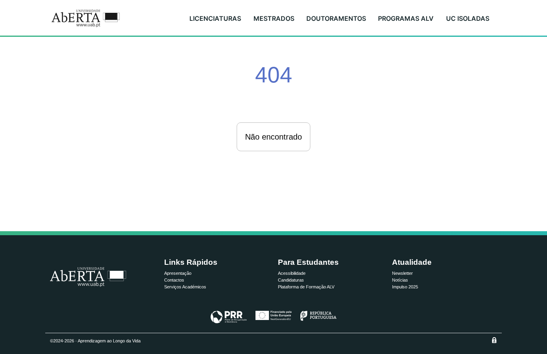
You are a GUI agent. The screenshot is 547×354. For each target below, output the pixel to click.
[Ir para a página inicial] (86, 18)
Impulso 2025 (405, 286)
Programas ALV (406, 18)
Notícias (400, 280)
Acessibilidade (292, 273)
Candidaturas (291, 280)
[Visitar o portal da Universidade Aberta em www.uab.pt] (88, 277)
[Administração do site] (494, 340)
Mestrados (273, 18)
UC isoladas (467, 18)
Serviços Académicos (185, 286)
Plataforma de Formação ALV (306, 286)
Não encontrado (273, 136)
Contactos (174, 280)
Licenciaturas (215, 18)
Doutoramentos (336, 18)
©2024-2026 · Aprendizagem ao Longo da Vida (95, 340)
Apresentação (177, 273)
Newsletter (402, 273)
